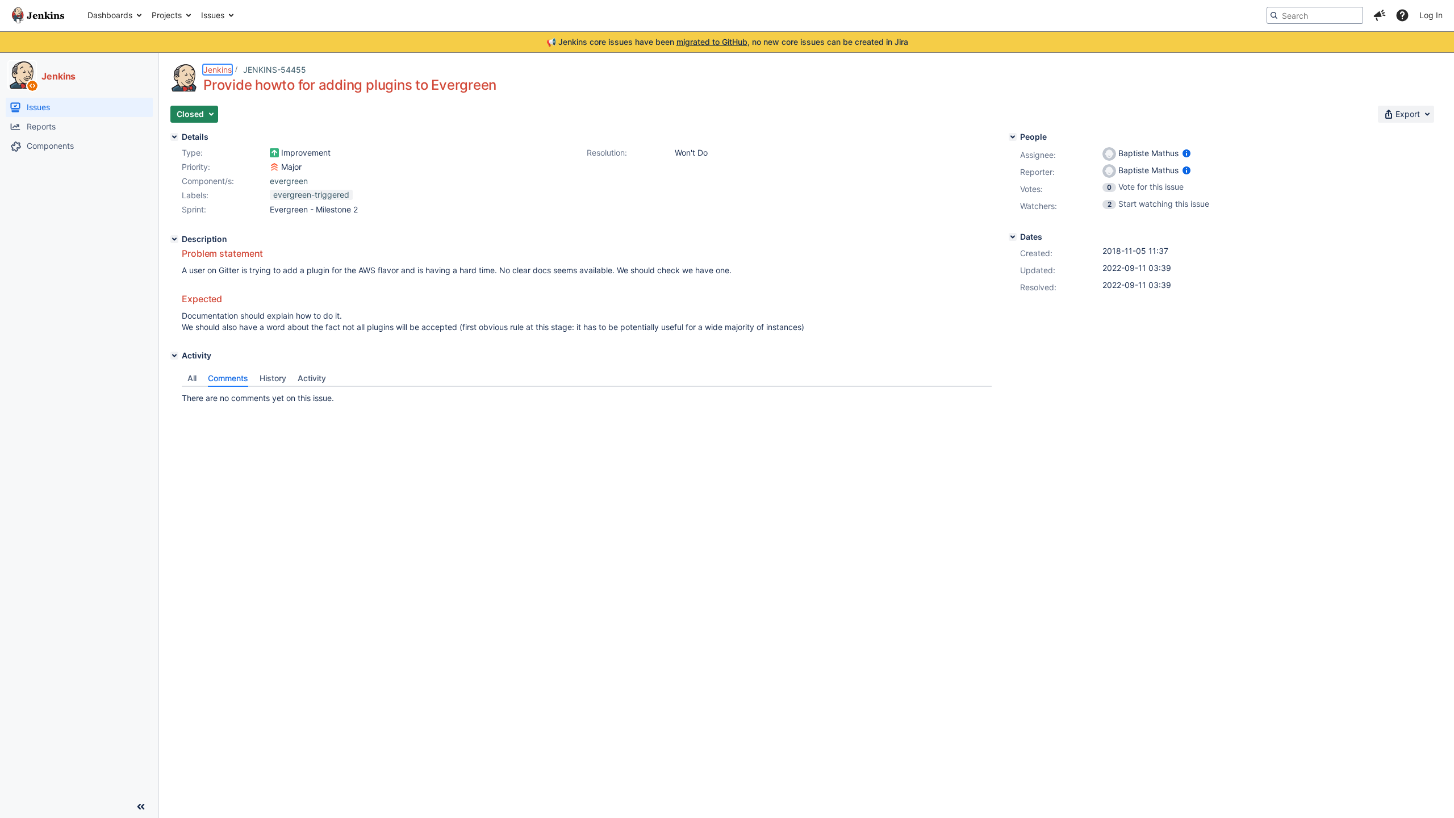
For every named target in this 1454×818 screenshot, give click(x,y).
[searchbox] (1315, 15)
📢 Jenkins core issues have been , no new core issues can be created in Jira (727, 42)
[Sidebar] (141, 806)
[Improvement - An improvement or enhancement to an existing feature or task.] (274, 152)
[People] (1013, 137)
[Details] (174, 137)
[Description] (174, 239)
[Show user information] (1186, 153)
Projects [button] (167, 15)
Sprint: (194, 209)
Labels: (195, 195)
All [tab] (192, 378)
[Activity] (174, 356)
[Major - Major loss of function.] (274, 167)
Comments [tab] (228, 378)
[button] (1380, 15)
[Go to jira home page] (38, 15)
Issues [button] (212, 15)
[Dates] (1013, 237)
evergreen (289, 181)
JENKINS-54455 (274, 69)
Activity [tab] (312, 378)
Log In (1431, 15)
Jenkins (217, 69)
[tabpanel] (587, 395)
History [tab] (273, 378)
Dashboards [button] (109, 15)
